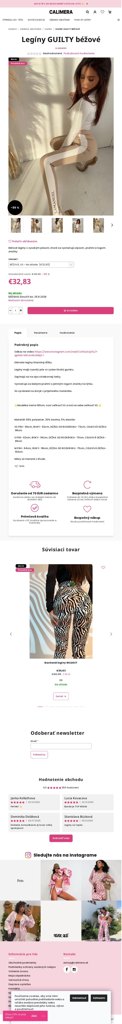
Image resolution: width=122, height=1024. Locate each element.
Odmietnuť (79, 998)
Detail (59, 696)
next (111, 634)
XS (61, 680)
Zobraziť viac (61, 838)
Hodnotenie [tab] (67, 333)
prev (10, 634)
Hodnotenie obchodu (61, 779)
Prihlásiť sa (39, 754)
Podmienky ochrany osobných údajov (32, 967)
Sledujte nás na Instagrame (65, 855)
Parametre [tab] (40, 333)
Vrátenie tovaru (18, 971)
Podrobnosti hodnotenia (79, 53)
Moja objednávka (19, 975)
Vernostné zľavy (18, 980)
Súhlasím (99, 998)
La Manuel (61, 48)
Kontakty (14, 988)
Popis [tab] (18, 333)
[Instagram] (74, 969)
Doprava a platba (19, 984)
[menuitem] (12, 19)
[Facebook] (66, 969)
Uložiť (13, 321)
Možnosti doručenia (21, 300)
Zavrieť (39, 321)
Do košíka (72, 310)
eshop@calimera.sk (75, 962)
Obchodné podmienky (22, 962)
